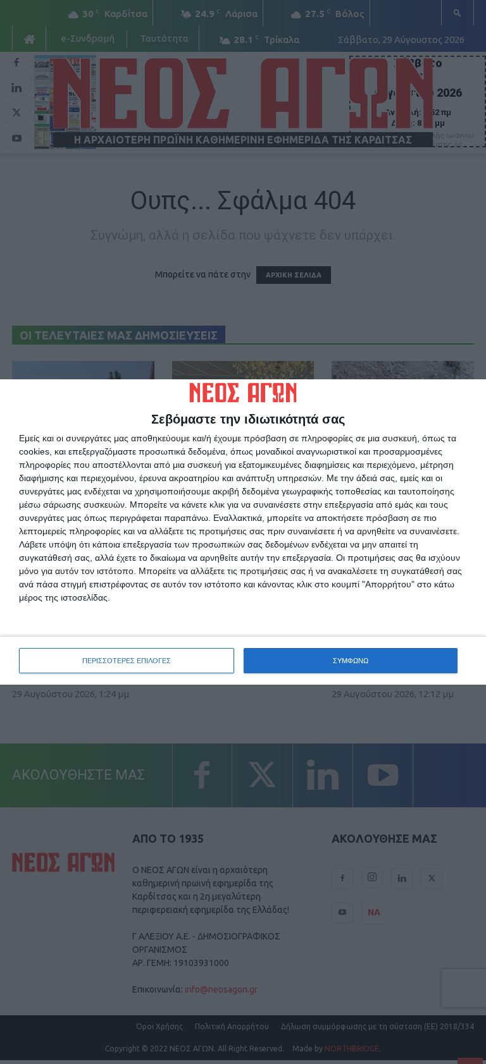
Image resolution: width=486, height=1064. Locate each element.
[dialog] (243, 532)
